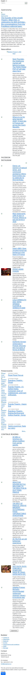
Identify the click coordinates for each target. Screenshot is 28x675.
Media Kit (5, 641)
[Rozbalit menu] (25, 6)
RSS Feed (5, 648)
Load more (14, 630)
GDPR (4, 646)
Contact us (6, 637)
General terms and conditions (11, 644)
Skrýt (3, 673)
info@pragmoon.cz (6, 664)
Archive (5, 643)
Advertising (6, 639)
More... (24, 431)
